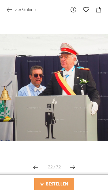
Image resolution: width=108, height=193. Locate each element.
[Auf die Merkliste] (86, 10)
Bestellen (56, 184)
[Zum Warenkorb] (98, 10)
